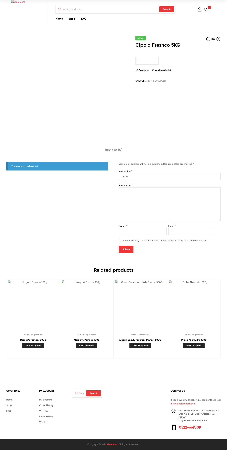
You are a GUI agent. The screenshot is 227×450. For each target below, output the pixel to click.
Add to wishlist (163, 70)
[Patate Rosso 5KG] (218, 39)
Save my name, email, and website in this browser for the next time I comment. (164, 240)
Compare (144, 70)
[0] (206, 9)
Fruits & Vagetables (156, 81)
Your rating (125, 170)
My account (45, 399)
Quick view (41, 308)
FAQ (83, 18)
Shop (72, 18)
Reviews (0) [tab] (113, 150)
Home (59, 18)
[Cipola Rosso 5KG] (208, 39)
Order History (46, 405)
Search (166, 9)
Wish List (44, 410)
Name (123, 226)
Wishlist (43, 422)
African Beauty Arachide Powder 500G (140, 339)
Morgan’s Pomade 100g (86, 339)
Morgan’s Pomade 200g (33, 339)
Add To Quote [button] (33, 345)
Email (172, 226)
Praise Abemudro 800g (193, 339)
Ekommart (112, 444)
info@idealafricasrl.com (183, 403)
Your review (126, 185)
